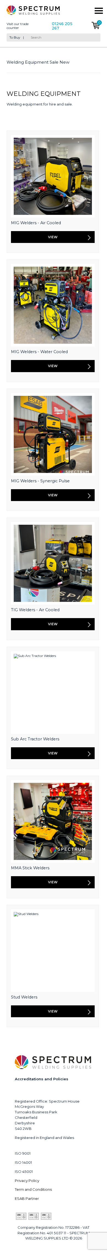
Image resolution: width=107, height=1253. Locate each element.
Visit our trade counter (18, 26)
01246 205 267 (62, 26)
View (53, 237)
